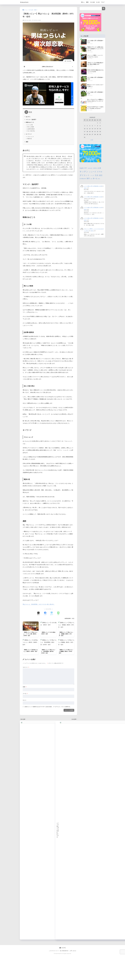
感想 (27, 141)
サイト (24, 700)
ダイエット (85, 175)
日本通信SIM (83, 178)
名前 (25, 686)
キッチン (84, 171)
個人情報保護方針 (64, 950)
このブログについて (54, 950)
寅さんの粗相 (30, 126)
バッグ (92, 175)
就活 (100, 175)
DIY (85, 168)
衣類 (91, 178)
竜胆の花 (29, 138)
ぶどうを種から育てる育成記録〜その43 (93, 207)
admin (85, 188)
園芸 (87, 2)
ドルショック (30, 136)
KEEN (95, 168)
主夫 (96, 175)
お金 (99, 168)
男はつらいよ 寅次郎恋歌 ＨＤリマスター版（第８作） (39, 604)
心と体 (98, 2)
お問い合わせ (73, 950)
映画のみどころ (30, 122)
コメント (26, 667)
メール (25, 693)
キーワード (29, 134)
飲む (99, 178)
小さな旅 (92, 2)
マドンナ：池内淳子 (31, 119)
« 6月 (91, 140)
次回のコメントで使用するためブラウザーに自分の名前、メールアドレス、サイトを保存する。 (48, 706)
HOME (63, 948)
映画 (73, 618)
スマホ (99, 172)
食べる (95, 178)
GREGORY (90, 168)
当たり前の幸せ (31, 131)
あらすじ (28, 116)
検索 (103, 8)
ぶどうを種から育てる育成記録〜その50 (93, 186)
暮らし (83, 2)
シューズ (92, 172)
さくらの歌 (30, 124)
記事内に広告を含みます (47, 66)
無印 (88, 178)
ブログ (102, 2)
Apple (82, 168)
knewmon (24, 2)
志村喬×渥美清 (31, 129)
